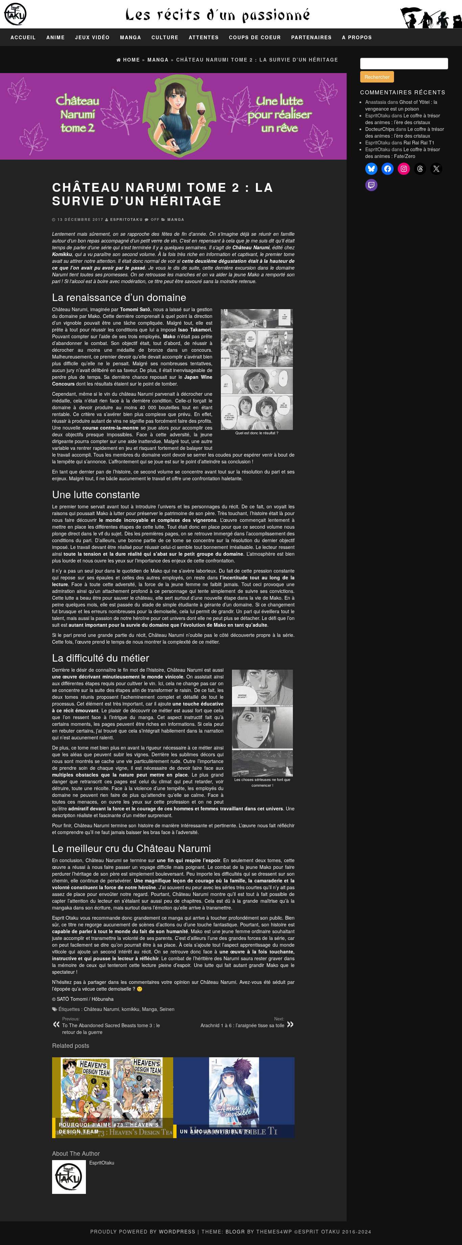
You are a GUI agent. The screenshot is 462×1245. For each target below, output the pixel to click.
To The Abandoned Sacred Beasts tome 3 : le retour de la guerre (111, 1025)
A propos (357, 37)
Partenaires (311, 37)
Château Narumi (101, 1009)
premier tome (280, 254)
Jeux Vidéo (92, 37)
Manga (130, 37)
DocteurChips (379, 128)
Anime (55, 37)
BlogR (235, 1231)
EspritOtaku (126, 219)
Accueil (23, 37)
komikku (130, 1009)
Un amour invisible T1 (216, 1131)
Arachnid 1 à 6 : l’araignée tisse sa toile (242, 1022)
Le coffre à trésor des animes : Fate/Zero (402, 152)
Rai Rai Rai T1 (419, 142)
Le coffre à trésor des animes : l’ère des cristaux (402, 118)
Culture (165, 37)
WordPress (177, 1231)
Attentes (204, 37)
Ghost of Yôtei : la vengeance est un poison (401, 105)
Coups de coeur (255, 37)
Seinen (167, 1009)
